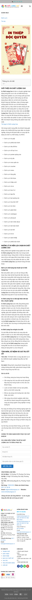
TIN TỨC (5, 560)
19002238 (10, 485)
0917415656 (20, 528)
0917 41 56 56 (5, 487)
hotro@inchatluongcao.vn (8, 543)
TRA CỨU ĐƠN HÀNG (9, 563)
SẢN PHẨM (6, 556)
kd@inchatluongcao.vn (12, 489)
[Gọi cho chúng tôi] (24, 566)
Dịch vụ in (4, 18)
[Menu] (22, 6)
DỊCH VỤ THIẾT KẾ (8, 558)
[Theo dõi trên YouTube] (27, 566)
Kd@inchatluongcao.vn (23, 516)
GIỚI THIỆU (6, 553)
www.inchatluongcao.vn (8, 492)
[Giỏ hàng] (30, 6)
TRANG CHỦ (6, 551)
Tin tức (3, 21)
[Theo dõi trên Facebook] (18, 566)
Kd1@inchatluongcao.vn (23, 521)
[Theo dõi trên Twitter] (21, 566)
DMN (26, 598)
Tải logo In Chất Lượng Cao (9, 124)
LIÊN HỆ (5, 565)
